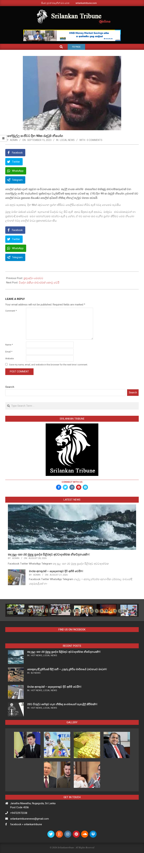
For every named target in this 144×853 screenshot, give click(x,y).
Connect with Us (72, 482)
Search (9, 386)
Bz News (36, 673)
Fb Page (76, 47)
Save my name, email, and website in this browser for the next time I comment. (48, 364)
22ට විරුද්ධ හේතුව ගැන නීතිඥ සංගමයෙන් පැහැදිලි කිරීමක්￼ (62, 704)
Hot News (36, 655)
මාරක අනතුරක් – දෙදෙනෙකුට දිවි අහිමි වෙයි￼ (56, 571)
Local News (67, 140)
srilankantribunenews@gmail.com (29, 818)
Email (8, 351)
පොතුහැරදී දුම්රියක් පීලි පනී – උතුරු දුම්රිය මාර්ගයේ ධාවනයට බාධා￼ (67, 669)
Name (9, 344)
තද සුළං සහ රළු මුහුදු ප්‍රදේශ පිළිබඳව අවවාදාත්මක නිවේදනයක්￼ (49, 554)
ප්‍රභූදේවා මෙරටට (33, 278)
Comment (11, 310)
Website (9, 358)
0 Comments (94, 140)
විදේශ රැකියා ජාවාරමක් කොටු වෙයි (39, 282)
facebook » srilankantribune (26, 824)
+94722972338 (18, 813)
